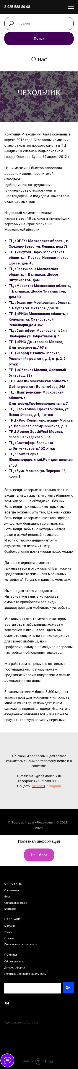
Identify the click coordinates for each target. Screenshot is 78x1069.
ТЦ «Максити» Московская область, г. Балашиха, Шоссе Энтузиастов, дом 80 (40, 561)
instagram (53, 1056)
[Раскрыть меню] (71, 7)
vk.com (37, 1056)
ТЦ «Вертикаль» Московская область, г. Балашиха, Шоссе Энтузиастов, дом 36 (33, 544)
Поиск (39, 38)
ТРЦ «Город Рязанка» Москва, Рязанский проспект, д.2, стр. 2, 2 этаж (37, 628)
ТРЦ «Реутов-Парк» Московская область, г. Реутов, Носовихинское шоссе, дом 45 (38, 527)
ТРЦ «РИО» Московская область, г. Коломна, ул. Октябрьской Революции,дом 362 (39, 589)
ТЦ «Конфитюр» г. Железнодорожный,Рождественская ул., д (41, 729)
